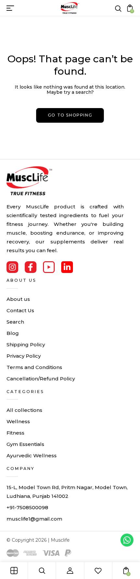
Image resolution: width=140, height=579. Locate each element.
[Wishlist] (98, 570)
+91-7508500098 (27, 507)
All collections (24, 410)
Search (15, 322)
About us (18, 299)
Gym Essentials (25, 444)
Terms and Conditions (34, 367)
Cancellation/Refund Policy (41, 379)
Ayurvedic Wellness (32, 455)
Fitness (15, 433)
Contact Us (20, 310)
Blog (13, 333)
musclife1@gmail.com (34, 519)
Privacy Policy (24, 356)
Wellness (18, 421)
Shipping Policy (26, 344)
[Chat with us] (126, 540)
